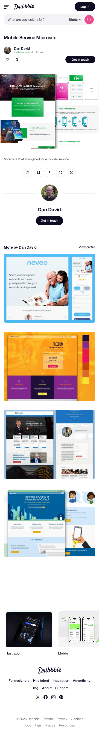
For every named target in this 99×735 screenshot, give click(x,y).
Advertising (81, 680)
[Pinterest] (61, 697)
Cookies (77, 719)
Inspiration (61, 680)
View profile (87, 247)
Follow (40, 52)
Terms (48, 719)
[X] (38, 697)
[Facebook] (46, 697)
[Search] (89, 19)
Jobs (27, 725)
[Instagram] (53, 697)
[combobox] (35, 19)
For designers (19, 680)
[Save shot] (16, 59)
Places (50, 725)
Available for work (24, 52)
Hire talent (41, 680)
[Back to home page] (24, 6)
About (47, 688)
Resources (67, 725)
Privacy (61, 719)
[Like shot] (7, 59)
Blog (35, 688)
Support (61, 688)
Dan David (22, 48)
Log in (85, 7)
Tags (38, 725)
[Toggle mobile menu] (6, 6)
